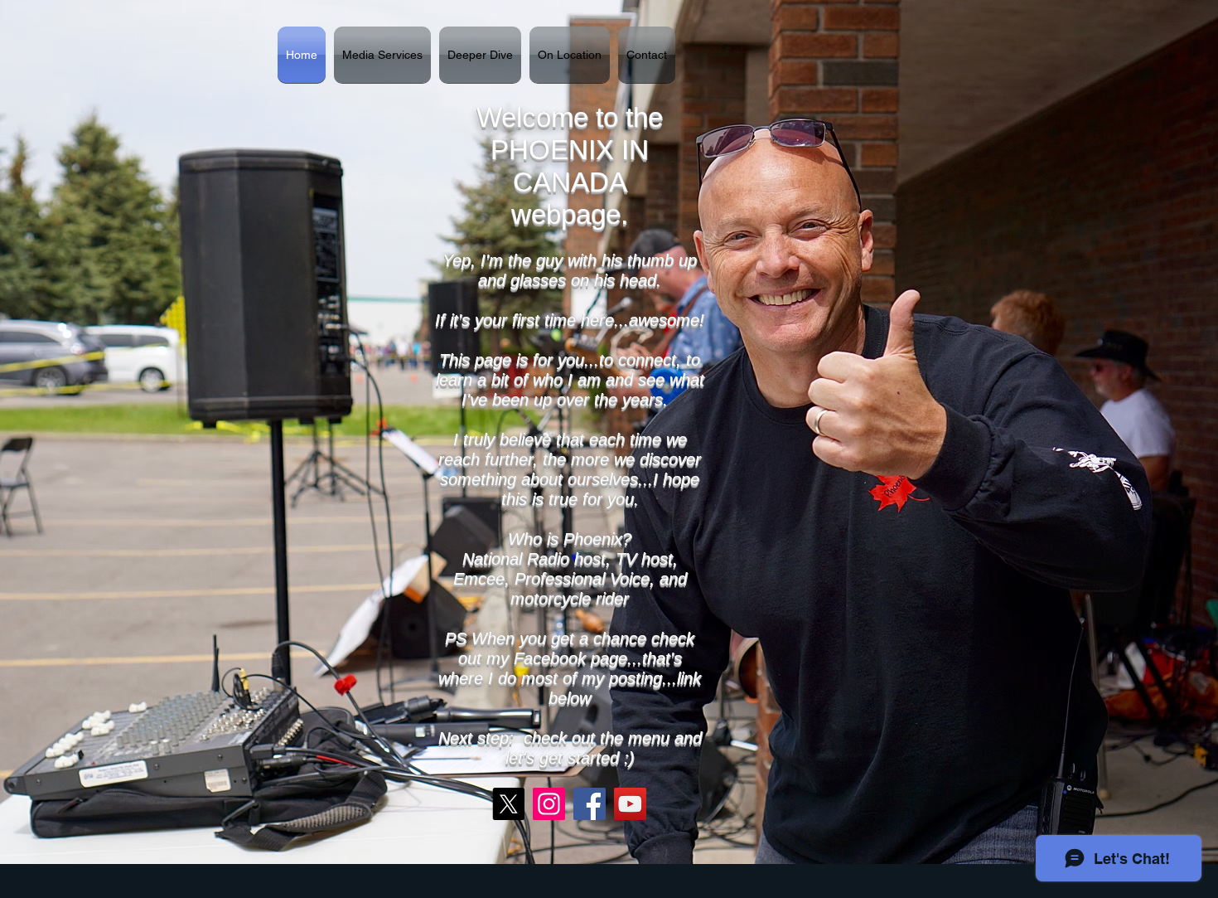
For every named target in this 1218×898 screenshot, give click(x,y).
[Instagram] (549, 804)
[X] (508, 804)
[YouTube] (630, 804)
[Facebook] (589, 804)
